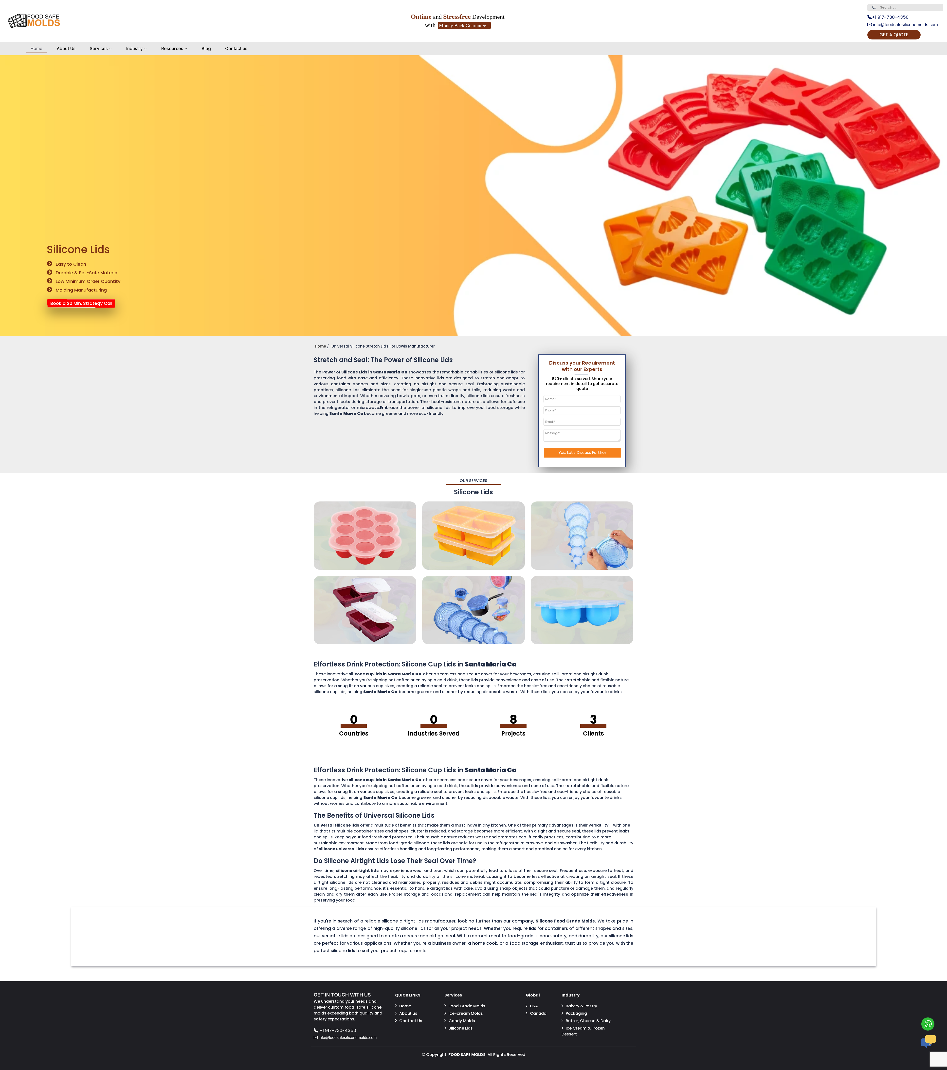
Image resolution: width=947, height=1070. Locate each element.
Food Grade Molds (467, 1006)
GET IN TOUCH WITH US (342, 995)
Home (36, 48)
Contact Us (410, 1021)
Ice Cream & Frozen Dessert (583, 1031)
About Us (66, 48)
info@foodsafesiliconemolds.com (905, 24)
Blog (206, 48)
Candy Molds (462, 1021)
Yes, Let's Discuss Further (582, 452)
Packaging (576, 1013)
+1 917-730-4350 (890, 17)
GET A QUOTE (893, 35)
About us (408, 1013)
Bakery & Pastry (581, 1006)
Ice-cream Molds (466, 1013)
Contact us (236, 48)
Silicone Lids (461, 1028)
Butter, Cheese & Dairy (588, 1021)
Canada (538, 1013)
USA (534, 1006)
